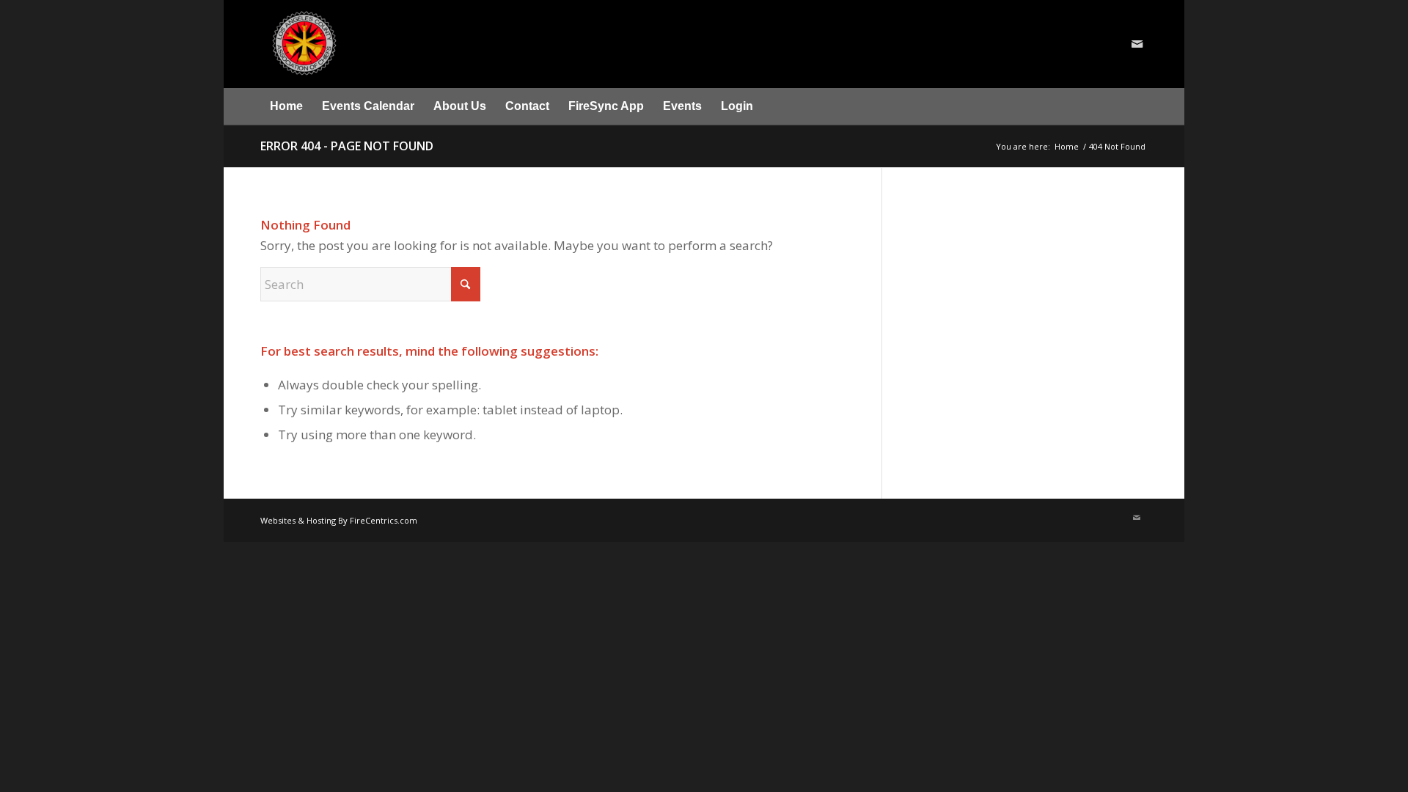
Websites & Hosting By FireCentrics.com (338, 520)
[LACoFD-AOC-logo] (389, 44)
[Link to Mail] (1137, 44)
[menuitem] (286, 106)
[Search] (1138, 106)
